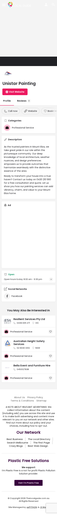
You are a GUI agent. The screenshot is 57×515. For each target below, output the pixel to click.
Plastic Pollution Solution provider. (37, 472)
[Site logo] (20, 5)
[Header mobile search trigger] (53, 5)
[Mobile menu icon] (4, 5)
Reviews (23, 100)
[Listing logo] (7, 73)
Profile (7, 100)
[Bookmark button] (50, 331)
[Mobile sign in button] (46, 5)
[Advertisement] (28, 28)
